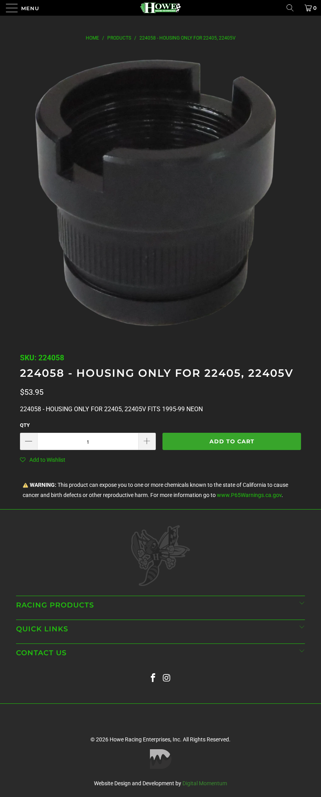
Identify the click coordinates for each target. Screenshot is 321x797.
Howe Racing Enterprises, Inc (145, 739)
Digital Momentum (204, 783)
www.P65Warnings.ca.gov (249, 495)
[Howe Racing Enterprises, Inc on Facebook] (153, 678)
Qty (25, 425)
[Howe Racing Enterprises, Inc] (160, 8)
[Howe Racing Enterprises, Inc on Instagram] (167, 678)
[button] (42, 460)
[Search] (293, 7)
